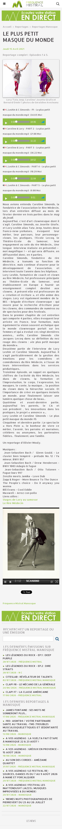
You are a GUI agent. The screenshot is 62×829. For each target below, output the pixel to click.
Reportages (21, 26)
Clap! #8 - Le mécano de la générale (30, 684)
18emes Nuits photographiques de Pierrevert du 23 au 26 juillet (27, 800)
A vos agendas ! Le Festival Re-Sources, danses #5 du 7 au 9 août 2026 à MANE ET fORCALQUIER (30, 774)
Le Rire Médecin (13, 503)
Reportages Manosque (45, 26)
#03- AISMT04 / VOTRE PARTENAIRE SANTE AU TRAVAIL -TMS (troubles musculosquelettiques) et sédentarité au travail (30, 725)
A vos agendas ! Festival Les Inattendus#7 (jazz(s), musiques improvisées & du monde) (24, 788)
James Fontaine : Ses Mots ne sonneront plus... (24, 711)
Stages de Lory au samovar (20, 499)
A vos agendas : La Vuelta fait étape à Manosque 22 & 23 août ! (30, 740)
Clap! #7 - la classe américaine (27, 692)
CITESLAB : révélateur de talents (29, 676)
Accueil (7, 26)
